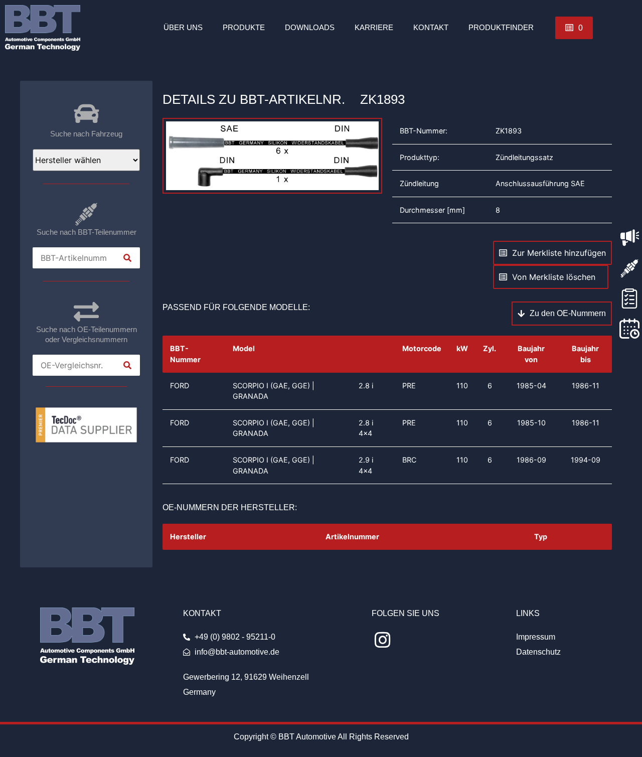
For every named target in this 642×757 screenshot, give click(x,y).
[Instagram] (382, 640)
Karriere (374, 27)
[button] (574, 28)
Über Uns (183, 27)
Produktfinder (501, 27)
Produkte (244, 27)
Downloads (310, 27)
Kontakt (430, 27)
